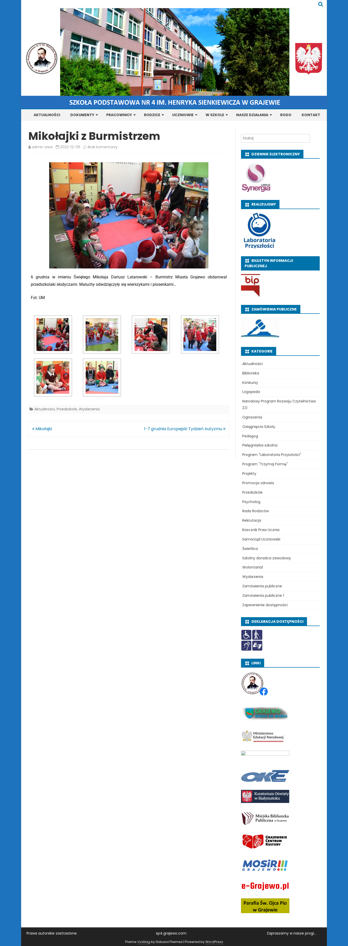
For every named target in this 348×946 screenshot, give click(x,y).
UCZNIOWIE (183, 114)
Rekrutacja (251, 520)
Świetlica (250, 548)
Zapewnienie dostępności (265, 604)
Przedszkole (67, 409)
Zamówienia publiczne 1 (263, 595)
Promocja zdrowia (258, 482)
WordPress (214, 942)
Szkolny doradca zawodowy (266, 558)
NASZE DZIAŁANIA (252, 114)
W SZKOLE (215, 114)
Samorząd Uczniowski (261, 539)
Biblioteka (250, 373)
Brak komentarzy (103, 147)
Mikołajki (43, 429)
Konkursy (250, 382)
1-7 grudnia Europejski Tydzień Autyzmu (183, 429)
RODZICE (152, 114)
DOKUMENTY (82, 114)
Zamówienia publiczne (262, 586)
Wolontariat (252, 567)
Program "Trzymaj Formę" (265, 464)
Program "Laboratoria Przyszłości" (271, 454)
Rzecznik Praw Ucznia (260, 529)
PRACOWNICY (119, 114)
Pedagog (250, 436)
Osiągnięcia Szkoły (258, 426)
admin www (42, 147)
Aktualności (44, 409)
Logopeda (251, 391)
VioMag (143, 942)
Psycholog (251, 501)
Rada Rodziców (255, 510)
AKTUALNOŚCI (47, 114)
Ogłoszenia (252, 417)
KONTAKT (311, 114)
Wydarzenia (89, 409)
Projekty (249, 473)
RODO (285, 114)
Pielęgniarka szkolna (259, 445)
